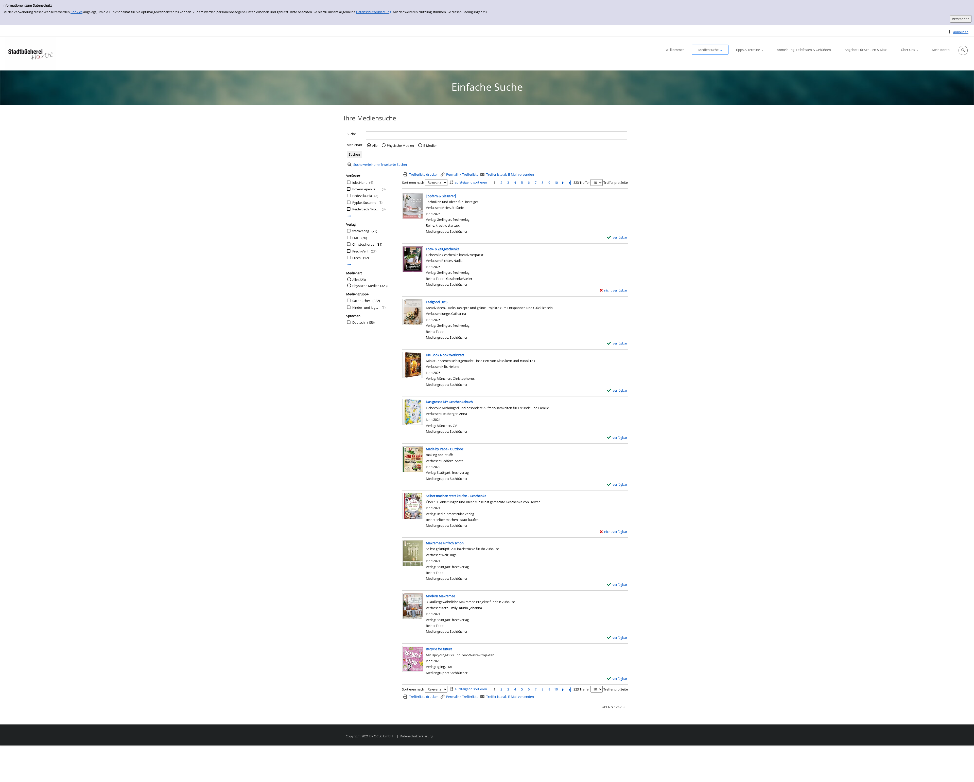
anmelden (960, 32)
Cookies (76, 12)
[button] (963, 50)
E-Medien (430, 145)
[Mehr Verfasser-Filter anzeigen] (349, 216)
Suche (351, 134)
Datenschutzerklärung (416, 736)
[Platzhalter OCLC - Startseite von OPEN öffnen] (30, 53)
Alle (374, 145)
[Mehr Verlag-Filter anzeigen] (349, 264)
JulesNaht (359, 182)
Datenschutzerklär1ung (373, 12)
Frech (356, 258)
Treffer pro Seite (615, 182)
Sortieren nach (413, 182)
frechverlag (360, 231)
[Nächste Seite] (563, 183)
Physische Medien (400, 145)
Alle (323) (359, 279)
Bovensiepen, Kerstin (365, 189)
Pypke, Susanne (364, 202)
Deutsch (358, 322)
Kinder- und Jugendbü (365, 307)
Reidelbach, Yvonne (365, 209)
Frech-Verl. (360, 251)
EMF (355, 237)
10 (556, 182)
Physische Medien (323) (370, 285)
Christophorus (363, 244)
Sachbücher (361, 300)
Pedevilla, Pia (362, 195)
